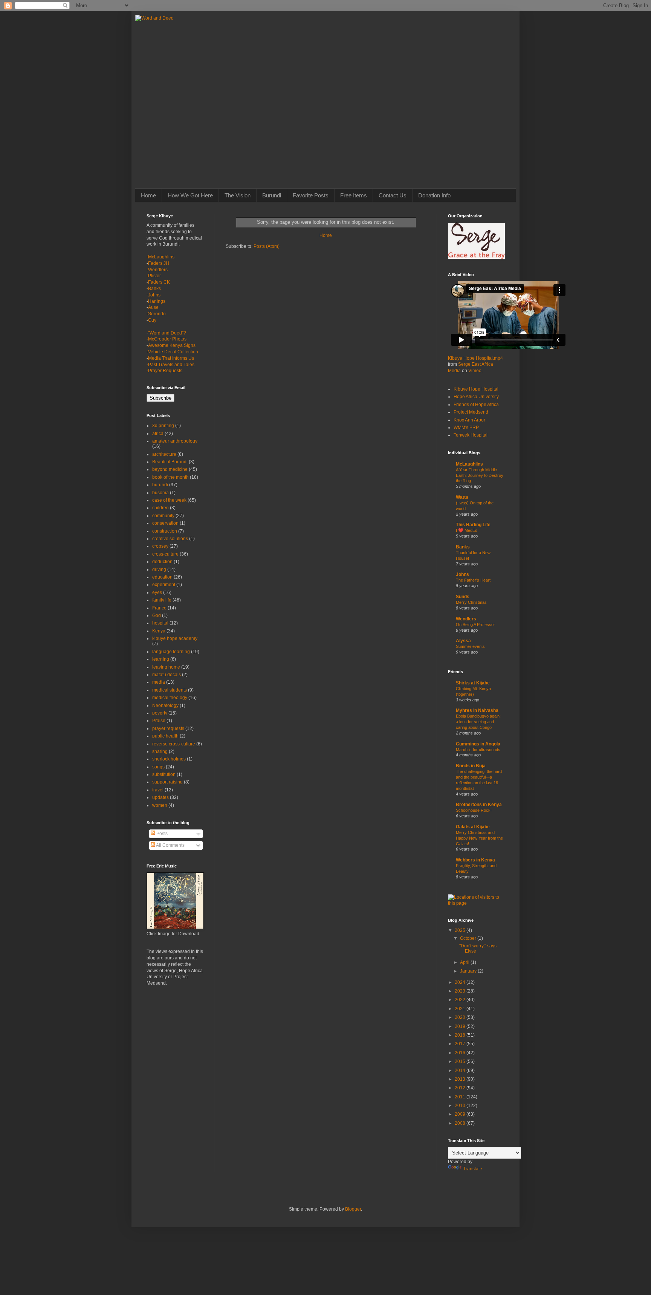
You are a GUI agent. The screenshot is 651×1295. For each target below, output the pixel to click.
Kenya (158, 631)
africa (158, 433)
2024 (460, 982)
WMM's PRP (466, 427)
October (468, 938)
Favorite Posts (311, 195)
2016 (460, 1052)
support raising (167, 782)
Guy (152, 320)
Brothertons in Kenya (479, 804)
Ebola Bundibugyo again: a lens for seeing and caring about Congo (478, 722)
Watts (462, 497)
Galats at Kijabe (473, 826)
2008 (460, 1123)
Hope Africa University (476, 396)
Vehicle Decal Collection (173, 351)
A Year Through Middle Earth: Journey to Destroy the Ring (479, 475)
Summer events (470, 646)
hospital (160, 623)
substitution (164, 774)
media (158, 682)
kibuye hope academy (174, 638)
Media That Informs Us (171, 358)
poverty (159, 713)
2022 (460, 999)
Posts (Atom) (267, 246)
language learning (171, 651)
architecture (164, 454)
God (156, 615)
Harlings (156, 301)
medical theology (169, 697)
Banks (154, 288)
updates (160, 797)
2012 (460, 1087)
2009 (460, 1114)
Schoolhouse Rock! (474, 810)
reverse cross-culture (173, 744)
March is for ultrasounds (478, 749)
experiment (163, 584)
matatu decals (166, 674)
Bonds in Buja (471, 765)
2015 (460, 1061)
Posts (161, 833)
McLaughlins (161, 257)
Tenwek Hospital (470, 435)
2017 (460, 1043)
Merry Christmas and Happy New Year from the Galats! (479, 838)
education (162, 577)
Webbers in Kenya (475, 860)
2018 (460, 1035)
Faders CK (159, 282)
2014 (460, 1070)
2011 (460, 1097)
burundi (160, 484)
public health (165, 736)
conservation (165, 523)
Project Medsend (471, 412)
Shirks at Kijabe (473, 683)
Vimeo (474, 370)
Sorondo (157, 313)
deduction (162, 561)
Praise (158, 720)
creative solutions (170, 538)
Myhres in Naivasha (477, 710)
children (160, 507)
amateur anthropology (174, 441)
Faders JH (158, 263)
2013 (460, 1079)
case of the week (169, 500)
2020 (460, 1017)
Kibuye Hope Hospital (476, 389)
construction (164, 531)
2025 (460, 930)
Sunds (462, 596)
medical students (169, 690)
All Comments (170, 845)
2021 (460, 1008)
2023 (460, 991)
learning (160, 659)
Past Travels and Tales (171, 364)
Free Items (353, 195)
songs (158, 767)
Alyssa (463, 640)
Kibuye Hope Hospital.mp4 (475, 358)
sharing (160, 751)
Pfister (154, 275)
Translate (472, 1168)
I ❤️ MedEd (466, 530)
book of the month (170, 477)
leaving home (166, 667)
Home (148, 195)
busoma (160, 492)
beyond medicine (170, 469)
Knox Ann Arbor (469, 420)
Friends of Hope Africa (476, 404)
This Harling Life (473, 524)
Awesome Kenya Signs (172, 345)
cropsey (160, 546)
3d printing (163, 425)
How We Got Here (190, 195)
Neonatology (165, 705)
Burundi (271, 195)
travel (158, 790)
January (469, 971)
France (159, 608)
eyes (157, 592)
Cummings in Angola (478, 744)
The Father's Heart (473, 580)
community (163, 515)
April (465, 962)
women (159, 805)
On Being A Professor (475, 624)
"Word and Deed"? (167, 333)
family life (161, 600)
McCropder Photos (167, 339)
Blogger (353, 1209)
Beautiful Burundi (170, 461)
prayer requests (168, 728)
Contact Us (392, 195)
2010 (460, 1105)
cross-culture (165, 554)
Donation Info (434, 195)
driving (159, 569)
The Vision (238, 195)
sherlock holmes (169, 759)
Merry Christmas (471, 602)
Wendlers (158, 269)
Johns (154, 295)
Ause (153, 307)
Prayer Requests (165, 370)
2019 (460, 1026)
